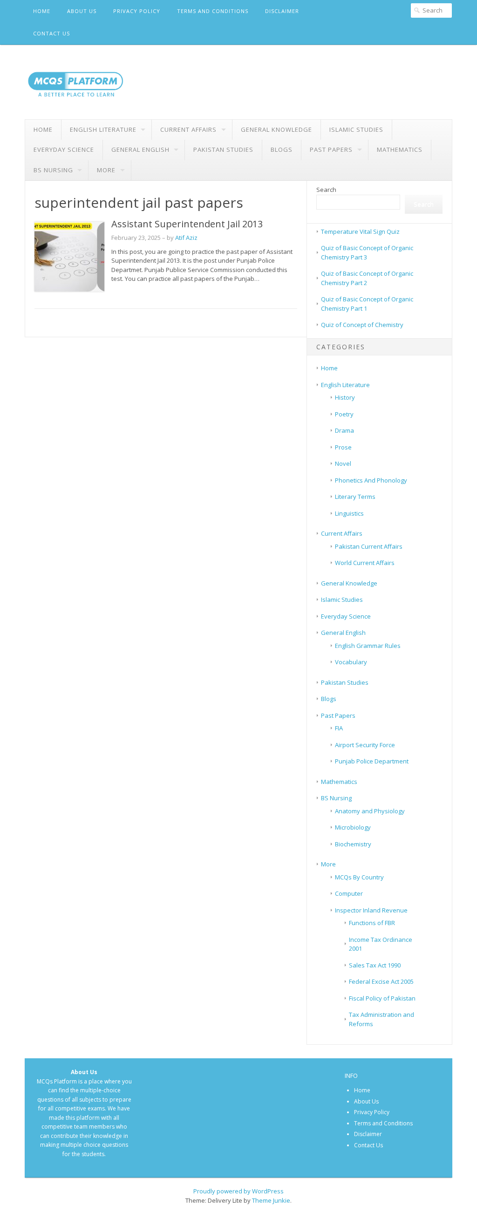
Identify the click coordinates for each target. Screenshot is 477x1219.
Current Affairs (188, 129)
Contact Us (51, 33)
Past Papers (331, 149)
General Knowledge (276, 129)
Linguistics (349, 513)
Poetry (344, 414)
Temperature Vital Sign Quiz (360, 231)
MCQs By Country (359, 877)
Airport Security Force (365, 745)
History (345, 397)
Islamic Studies (356, 129)
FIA (339, 728)
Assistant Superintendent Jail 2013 (187, 224)
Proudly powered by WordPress (238, 1191)
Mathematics (399, 149)
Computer (349, 893)
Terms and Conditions (212, 10)
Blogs (282, 149)
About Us (81, 10)
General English (140, 149)
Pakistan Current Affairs (368, 546)
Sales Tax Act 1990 (375, 965)
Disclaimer (282, 10)
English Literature (103, 129)
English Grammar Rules (368, 645)
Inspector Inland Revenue (371, 910)
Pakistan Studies (223, 149)
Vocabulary (351, 662)
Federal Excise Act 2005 (381, 981)
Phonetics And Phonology (371, 480)
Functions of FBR (372, 923)
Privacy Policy (136, 10)
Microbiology (353, 827)
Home (41, 10)
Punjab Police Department (372, 761)
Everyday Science (64, 149)
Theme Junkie (271, 1200)
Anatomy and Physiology (370, 811)
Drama (344, 430)
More (106, 170)
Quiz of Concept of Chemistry (362, 324)
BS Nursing (53, 170)
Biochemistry (353, 844)
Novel (343, 463)
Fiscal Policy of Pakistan (382, 998)
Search (326, 189)
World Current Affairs (365, 562)
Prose (343, 447)
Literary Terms (355, 496)
